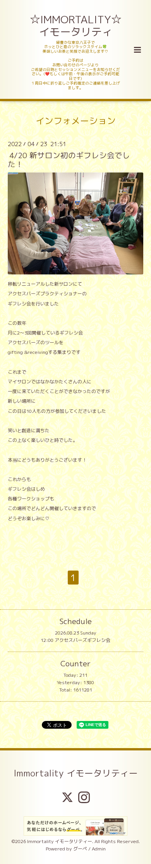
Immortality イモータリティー (76, 773)
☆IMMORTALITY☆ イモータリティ (76, 25)
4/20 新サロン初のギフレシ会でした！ (69, 159)
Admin (99, 848)
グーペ (80, 848)
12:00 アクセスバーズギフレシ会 (75, 640)
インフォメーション (76, 121)
